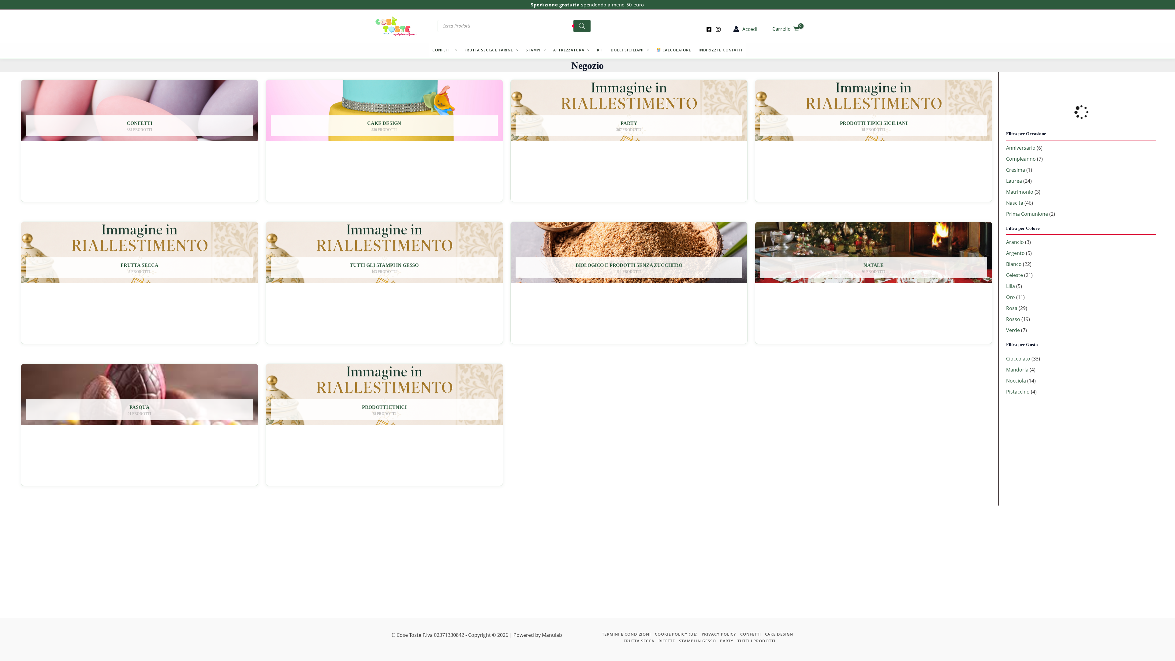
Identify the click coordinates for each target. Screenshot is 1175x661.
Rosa (1011, 308)
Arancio (1015, 242)
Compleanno (1021, 158)
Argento (1015, 253)
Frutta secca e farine (488, 50)
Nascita (1014, 203)
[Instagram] (718, 29)
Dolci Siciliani (627, 50)
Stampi (533, 50)
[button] (454, 50)
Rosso (1013, 319)
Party (727, 641)
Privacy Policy (719, 634)
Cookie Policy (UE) (676, 634)
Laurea (1014, 180)
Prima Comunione (1027, 214)
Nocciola (1016, 380)
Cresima (1015, 169)
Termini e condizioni (626, 634)
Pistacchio (1018, 391)
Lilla (1010, 286)
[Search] (582, 26)
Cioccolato (1018, 358)
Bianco (1014, 264)
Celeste (1014, 275)
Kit (600, 50)
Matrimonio (1019, 192)
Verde (1013, 330)
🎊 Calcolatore (673, 50)
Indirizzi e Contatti (721, 50)
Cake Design (779, 634)
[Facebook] (709, 29)
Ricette (666, 641)
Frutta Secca (639, 641)
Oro (1010, 297)
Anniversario (1020, 147)
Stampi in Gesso (697, 641)
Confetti (442, 50)
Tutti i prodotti (756, 641)
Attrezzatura (568, 50)
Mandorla (1017, 369)
